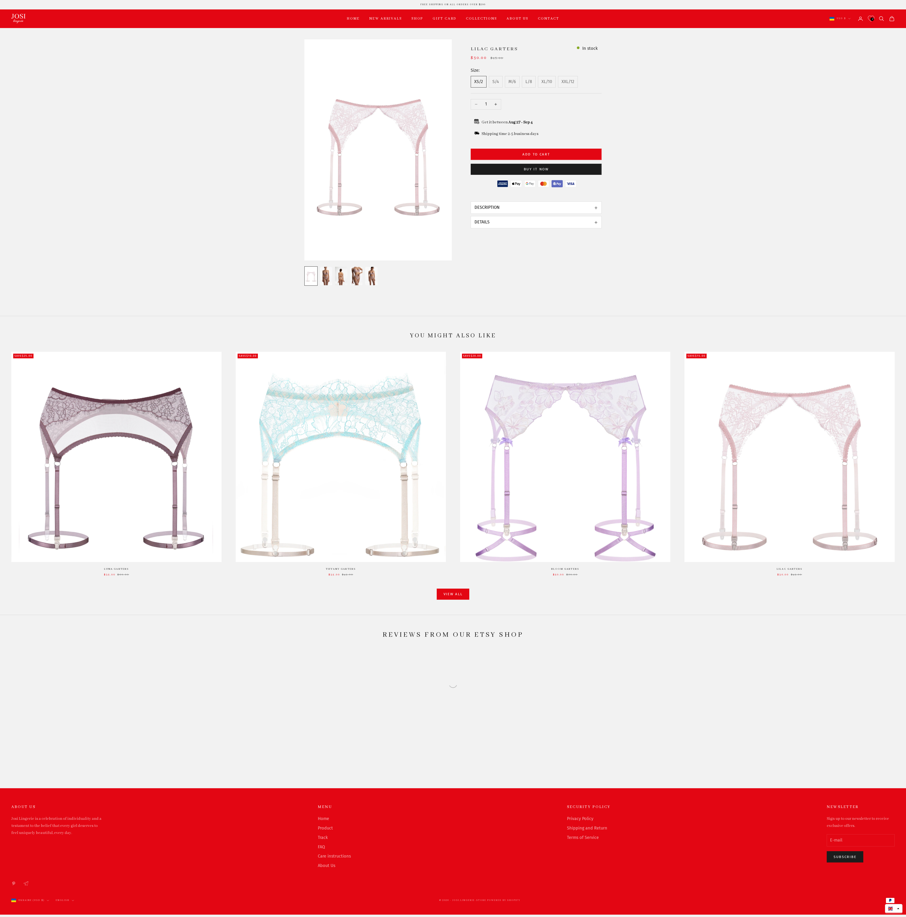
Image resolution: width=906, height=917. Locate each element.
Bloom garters (565, 569)
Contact (548, 19)
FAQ (321, 847)
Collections (481, 19)
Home (353, 19)
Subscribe (845, 857)
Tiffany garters (341, 569)
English (62, 900)
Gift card (445, 19)
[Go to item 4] (356, 276)
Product (325, 828)
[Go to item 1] (311, 276)
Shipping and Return (587, 828)
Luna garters (116, 569)
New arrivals (385, 19)
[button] (893, 908)
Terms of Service (583, 837)
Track (323, 837)
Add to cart (536, 154)
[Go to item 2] (326, 276)
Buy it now (536, 169)
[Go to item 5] (371, 276)
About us (517, 19)
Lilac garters (789, 569)
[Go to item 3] (341, 276)
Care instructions (334, 856)
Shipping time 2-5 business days (510, 134)
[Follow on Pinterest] (13, 883)
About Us (326, 865)
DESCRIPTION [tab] (486, 207)
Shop (417, 19)
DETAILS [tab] (482, 222)
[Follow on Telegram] (26, 883)
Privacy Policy (580, 818)
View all (453, 594)
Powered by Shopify (503, 900)
